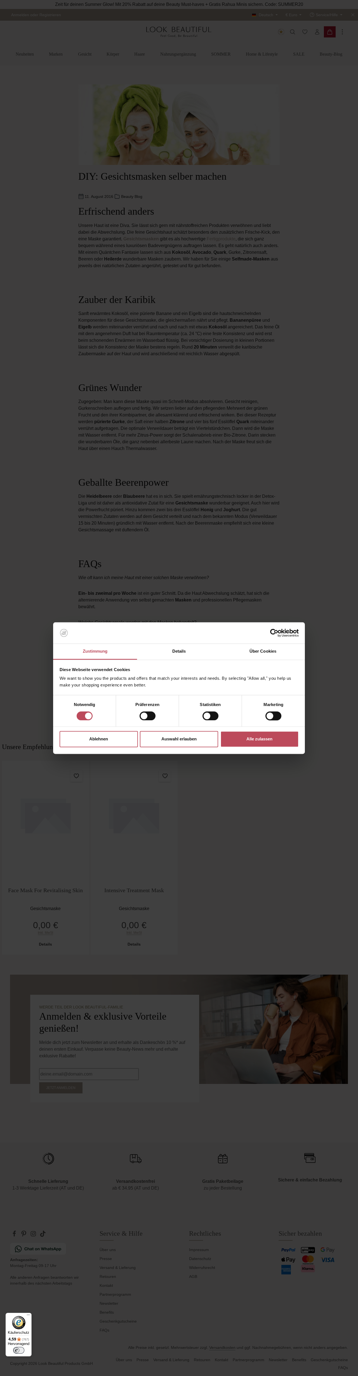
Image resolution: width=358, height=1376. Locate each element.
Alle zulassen (259, 739)
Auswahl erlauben (179, 739)
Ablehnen (98, 739)
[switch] (148, 715)
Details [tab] (179, 651)
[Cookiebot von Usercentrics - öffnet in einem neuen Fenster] (274, 633)
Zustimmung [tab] (95, 651)
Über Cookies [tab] (262, 651)
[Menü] (28, 1316)
